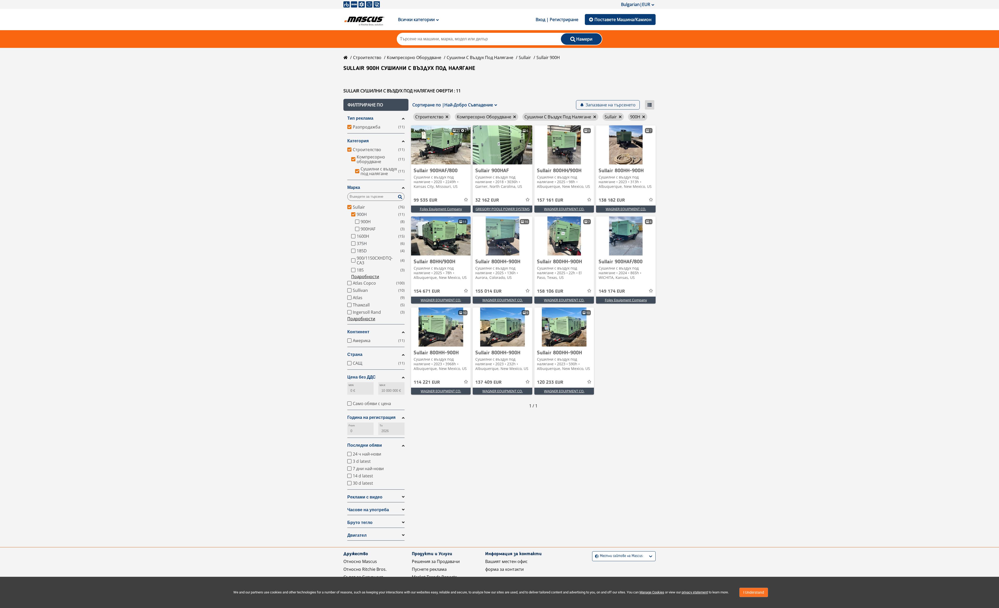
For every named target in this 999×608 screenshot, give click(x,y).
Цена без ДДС (361, 377)
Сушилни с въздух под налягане (480, 57)
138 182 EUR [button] (612, 200)
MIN (351, 385)
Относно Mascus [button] (360, 561)
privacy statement (695, 592)
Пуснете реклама (429, 569)
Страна (354, 354)
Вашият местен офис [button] (506, 561)
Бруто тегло (360, 522)
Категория (358, 141)
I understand (753, 592)
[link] (441, 144)
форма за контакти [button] (504, 569)
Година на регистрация (371, 417)
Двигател (357, 535)
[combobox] (595, 556)
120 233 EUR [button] (550, 382)
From (352, 425)
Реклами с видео (364, 497)
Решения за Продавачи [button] (436, 561)
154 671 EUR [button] (427, 291)
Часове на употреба (368, 510)
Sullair (525, 57)
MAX (382, 385)
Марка (353, 187)
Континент (358, 332)
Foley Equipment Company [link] (441, 209)
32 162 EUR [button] (487, 200)
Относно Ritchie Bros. (365, 569)
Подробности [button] (365, 276)
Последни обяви (364, 445)
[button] (375, 105)
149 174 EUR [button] (612, 291)
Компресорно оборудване (414, 57)
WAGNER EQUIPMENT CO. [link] (564, 209)
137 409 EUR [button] (488, 382)
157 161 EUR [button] (550, 200)
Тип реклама (360, 118)
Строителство (367, 57)
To (381, 425)
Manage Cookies (651, 592)
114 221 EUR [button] (427, 382)
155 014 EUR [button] (488, 291)
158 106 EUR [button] (550, 291)
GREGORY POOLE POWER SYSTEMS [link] (503, 209)
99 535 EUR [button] (425, 200)
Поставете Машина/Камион (622, 19)
